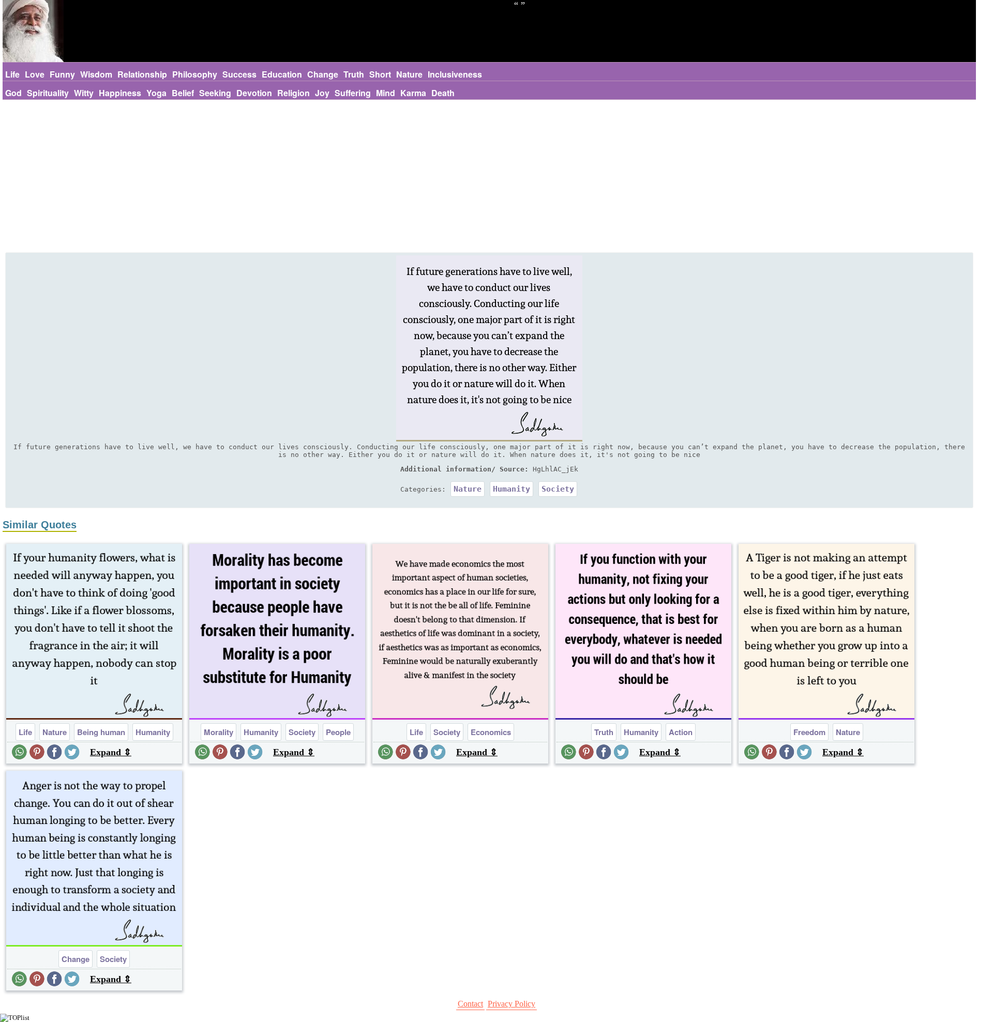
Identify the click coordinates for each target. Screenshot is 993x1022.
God (13, 93)
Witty (84, 93)
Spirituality (48, 93)
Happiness (120, 93)
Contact (470, 1003)
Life (12, 74)
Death (443, 93)
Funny (62, 74)
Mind (385, 93)
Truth (353, 74)
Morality (218, 732)
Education (282, 74)
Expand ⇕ (110, 752)
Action (681, 732)
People (338, 732)
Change (322, 74)
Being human (101, 732)
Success (239, 74)
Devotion (254, 93)
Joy (322, 93)
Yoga (156, 93)
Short (380, 74)
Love (34, 74)
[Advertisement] (489, 177)
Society (557, 489)
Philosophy (194, 74)
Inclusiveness (455, 74)
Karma (413, 93)
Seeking (215, 93)
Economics (491, 732)
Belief (183, 93)
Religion (293, 93)
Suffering (353, 93)
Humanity (511, 489)
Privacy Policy (511, 1003)
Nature (409, 74)
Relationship (142, 74)
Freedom (809, 732)
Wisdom (96, 74)
